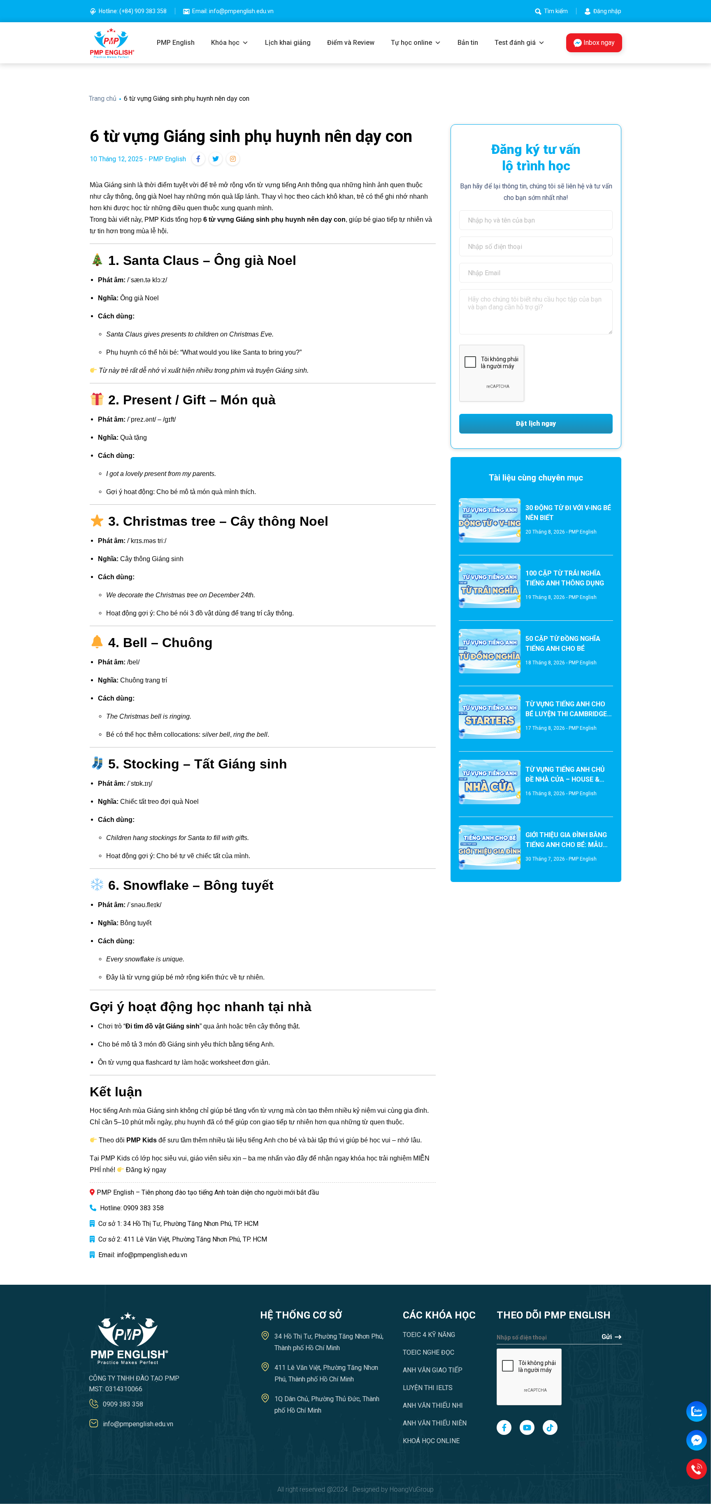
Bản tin (468, 42)
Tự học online (411, 42)
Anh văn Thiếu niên (435, 1423)
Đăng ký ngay (146, 1169)
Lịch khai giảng (288, 42)
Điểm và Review (350, 42)
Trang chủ (103, 98)
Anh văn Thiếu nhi (433, 1405)
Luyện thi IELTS (428, 1388)
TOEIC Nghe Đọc (428, 1352)
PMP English (176, 42)
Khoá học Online (431, 1441)
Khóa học (225, 42)
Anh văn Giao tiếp (432, 1370)
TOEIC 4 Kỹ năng (429, 1335)
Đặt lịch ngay (536, 423)
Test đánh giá (515, 42)
